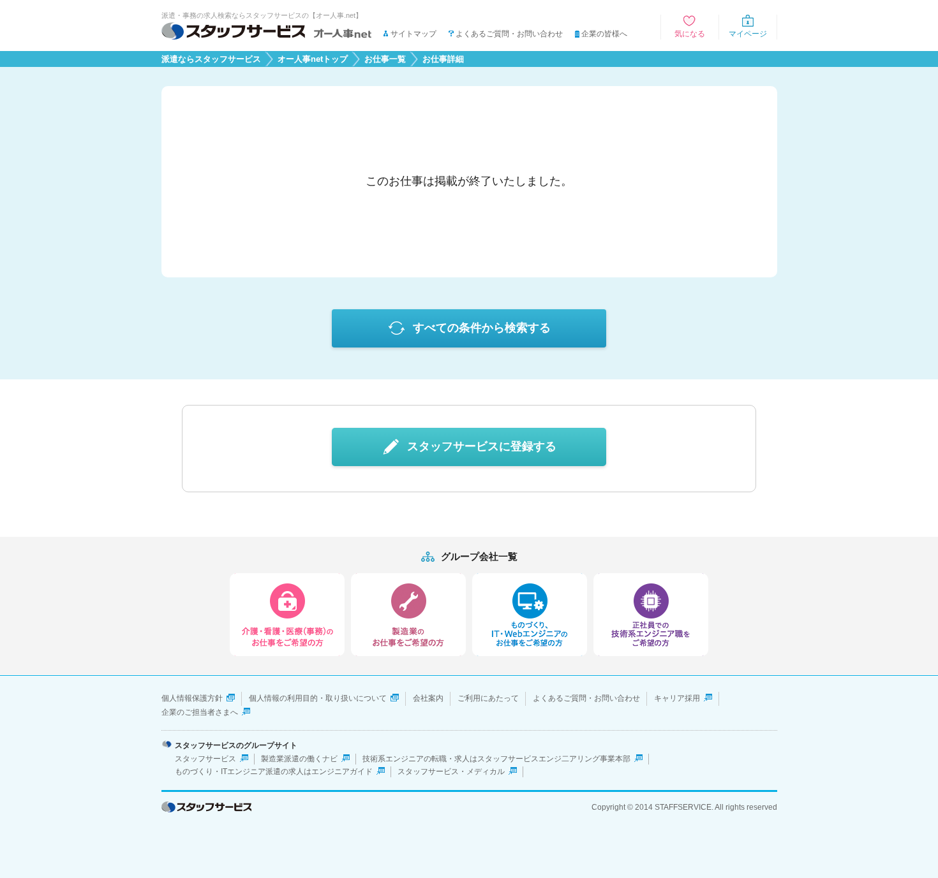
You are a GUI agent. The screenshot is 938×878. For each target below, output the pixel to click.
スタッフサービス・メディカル (451, 771)
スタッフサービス (205, 758)
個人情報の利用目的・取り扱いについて (318, 698)
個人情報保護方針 (192, 698)
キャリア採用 (677, 698)
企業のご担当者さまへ (199, 712)
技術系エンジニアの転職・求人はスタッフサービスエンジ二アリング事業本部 (496, 758)
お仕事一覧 (385, 59)
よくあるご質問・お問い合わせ (509, 33)
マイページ (748, 33)
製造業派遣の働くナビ (299, 758)
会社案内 (428, 698)
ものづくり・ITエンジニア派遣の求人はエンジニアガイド (274, 771)
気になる (689, 33)
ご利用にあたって (488, 698)
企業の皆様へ (604, 33)
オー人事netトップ (313, 59)
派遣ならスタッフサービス (211, 59)
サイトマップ (413, 33)
